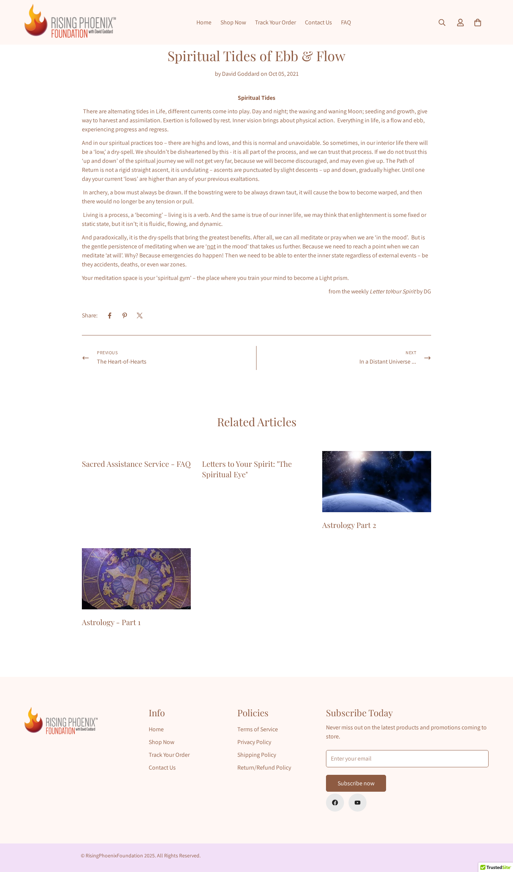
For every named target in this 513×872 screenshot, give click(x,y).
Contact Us (318, 22)
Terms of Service (257, 729)
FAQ (346, 22)
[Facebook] (109, 316)
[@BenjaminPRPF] (358, 803)
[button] (477, 22)
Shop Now (233, 22)
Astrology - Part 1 (111, 622)
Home (203, 22)
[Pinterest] (124, 316)
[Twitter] (139, 316)
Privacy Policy (254, 742)
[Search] (442, 22)
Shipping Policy (256, 755)
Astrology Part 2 (349, 525)
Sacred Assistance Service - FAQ (136, 464)
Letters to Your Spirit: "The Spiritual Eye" (247, 469)
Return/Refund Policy (264, 767)
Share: (90, 315)
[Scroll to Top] (498, 831)
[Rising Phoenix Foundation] (70, 22)
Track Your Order (275, 22)
